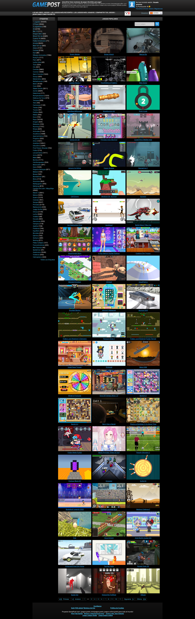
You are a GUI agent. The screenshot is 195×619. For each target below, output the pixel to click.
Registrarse (158, 9)
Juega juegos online (105, 615)
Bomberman (37, 177)
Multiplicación (38, 81)
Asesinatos (37, 252)
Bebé (34, 157)
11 (120, 599)
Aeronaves (36, 221)
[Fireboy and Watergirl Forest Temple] (143, 324)
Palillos (35, 112)
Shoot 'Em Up (38, 36)
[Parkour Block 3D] (74, 467)
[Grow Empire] (109, 524)
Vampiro (36, 224)
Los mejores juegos (40, 12)
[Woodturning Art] (109, 97)
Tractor (35, 110)
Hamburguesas (38, 162)
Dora (34, 117)
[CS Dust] (109, 268)
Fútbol (35, 150)
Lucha (35, 214)
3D (34, 29)
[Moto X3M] (143, 353)
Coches (35, 50)
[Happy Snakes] (109, 154)
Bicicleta (36, 233)
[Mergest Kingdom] (74, 268)
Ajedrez (35, 226)
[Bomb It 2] (143, 381)
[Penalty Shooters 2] (143, 438)
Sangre (35, 202)
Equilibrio (36, 231)
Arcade (35, 43)
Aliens (35, 48)
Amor (35, 141)
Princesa (36, 205)
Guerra (35, 197)
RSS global (79, 608)
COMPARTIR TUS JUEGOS (105, 12)
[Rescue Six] (143, 40)
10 (116, 599)
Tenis (35, 103)
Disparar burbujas (39, 169)
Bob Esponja (37, 247)
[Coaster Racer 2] (74, 68)
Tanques (36, 100)
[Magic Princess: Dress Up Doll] (109, 438)
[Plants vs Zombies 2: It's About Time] (143, 410)
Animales (36, 131)
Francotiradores (38, 245)
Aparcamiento (38, 136)
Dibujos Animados (39, 55)
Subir (73, 608)
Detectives (36, 93)
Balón (35, 84)
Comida (36, 69)
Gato (34, 167)
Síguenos (144, 13)
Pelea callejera (38, 243)
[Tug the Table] (109, 552)
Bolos (35, 179)
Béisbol (35, 172)
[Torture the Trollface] (109, 580)
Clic (34, 67)
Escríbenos (97, 606)
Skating (35, 240)
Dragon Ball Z (38, 34)
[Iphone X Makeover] (109, 296)
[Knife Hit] (143, 467)
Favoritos (139, 9)
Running (36, 127)
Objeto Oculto (38, 88)
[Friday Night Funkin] (74, 438)
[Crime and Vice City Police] (74, 552)
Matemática (37, 79)
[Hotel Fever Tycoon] (74, 353)
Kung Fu (36, 57)
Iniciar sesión (148, 9)
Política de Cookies (117, 608)
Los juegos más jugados (84, 12)
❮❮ (64, 599)
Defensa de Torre (39, 98)
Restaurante (37, 207)
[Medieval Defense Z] (143, 495)
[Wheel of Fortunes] (74, 381)
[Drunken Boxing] (74, 296)
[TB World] (109, 353)
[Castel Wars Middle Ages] (143, 125)
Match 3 (36, 193)
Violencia (36, 255)
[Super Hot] (74, 580)
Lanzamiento (37, 153)
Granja (35, 77)
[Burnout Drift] (143, 296)
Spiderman (37, 250)
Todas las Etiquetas (47, 260)
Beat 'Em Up (37, 46)
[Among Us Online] (74, 154)
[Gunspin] (143, 182)
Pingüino (36, 138)
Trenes (35, 107)
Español (156, 13)
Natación (36, 124)
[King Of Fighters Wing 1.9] (109, 381)
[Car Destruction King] (74, 211)
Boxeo (35, 174)
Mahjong (36, 186)
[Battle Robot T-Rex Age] (143, 211)
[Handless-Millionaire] (74, 97)
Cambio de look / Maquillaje (43, 188)
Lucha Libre (37, 62)
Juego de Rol (37, 209)
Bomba (35, 160)
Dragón (35, 122)
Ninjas (35, 129)
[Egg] (74, 524)
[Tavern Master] (74, 40)
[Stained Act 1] (143, 154)
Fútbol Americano (39, 41)
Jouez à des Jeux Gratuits (115, 614)
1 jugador (36, 22)
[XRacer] (143, 580)
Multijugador (37, 184)
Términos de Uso (89, 608)
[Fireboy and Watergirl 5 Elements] (74, 324)
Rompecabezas (38, 96)
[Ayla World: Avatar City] (143, 524)
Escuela (35, 219)
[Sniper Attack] (109, 40)
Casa (35, 86)
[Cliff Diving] (74, 182)
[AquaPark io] (143, 268)
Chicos (35, 212)
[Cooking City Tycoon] (143, 239)
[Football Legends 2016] (109, 495)
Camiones (36, 105)
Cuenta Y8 (36, 38)
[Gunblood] (109, 211)
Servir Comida (38, 74)
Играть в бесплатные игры (94, 614)
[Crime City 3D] (74, 125)
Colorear (36, 200)
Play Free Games (77, 614)
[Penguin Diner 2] (109, 324)
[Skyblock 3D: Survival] (109, 182)
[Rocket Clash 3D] (143, 552)
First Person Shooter (40, 148)
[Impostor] (109, 467)
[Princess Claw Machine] (109, 125)
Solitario (36, 238)
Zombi (35, 91)
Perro (35, 60)
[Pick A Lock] (143, 97)
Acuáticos (36, 134)
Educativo (36, 146)
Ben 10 (35, 31)
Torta (35, 65)
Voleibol (36, 216)
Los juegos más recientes (62, 12)
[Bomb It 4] (74, 410)
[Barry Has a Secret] (109, 410)
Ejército (35, 236)
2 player (36, 24)
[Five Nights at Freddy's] (109, 68)
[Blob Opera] (143, 68)
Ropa (35, 119)
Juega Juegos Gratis (89, 615)
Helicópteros (37, 257)
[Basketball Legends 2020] (74, 495)
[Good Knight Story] (74, 239)
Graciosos (36, 181)
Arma (35, 155)
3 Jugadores (37, 27)
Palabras (36, 228)
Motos (35, 195)
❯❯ (141, 599)
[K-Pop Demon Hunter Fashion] (109, 239)
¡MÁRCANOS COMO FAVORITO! (43, 14)
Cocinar (35, 72)
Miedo (35, 115)
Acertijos (36, 143)
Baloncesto (37, 165)
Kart (34, 53)
